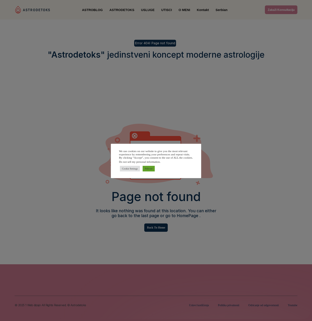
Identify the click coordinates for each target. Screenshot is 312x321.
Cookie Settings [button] (130, 168)
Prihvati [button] (149, 168)
